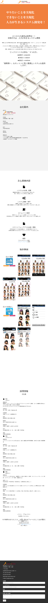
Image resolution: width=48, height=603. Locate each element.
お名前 (4, 581)
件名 (4, 589)
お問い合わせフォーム (26, 524)
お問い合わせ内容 (6, 593)
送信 (4, 600)
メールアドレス (6, 585)
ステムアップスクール (22, 241)
